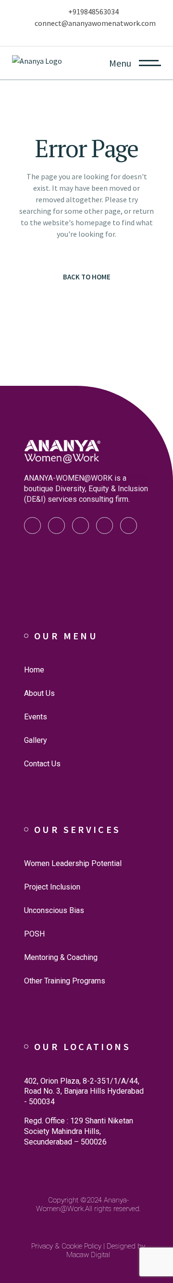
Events (35, 716)
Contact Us (42, 763)
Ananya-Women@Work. (82, 1204)
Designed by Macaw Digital (105, 1250)
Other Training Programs (64, 980)
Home (34, 669)
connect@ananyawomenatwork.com (95, 23)
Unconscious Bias (54, 910)
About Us (39, 693)
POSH (34, 933)
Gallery (35, 740)
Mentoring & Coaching (61, 957)
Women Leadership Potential (73, 863)
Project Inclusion (52, 886)
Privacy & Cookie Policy (66, 1246)
